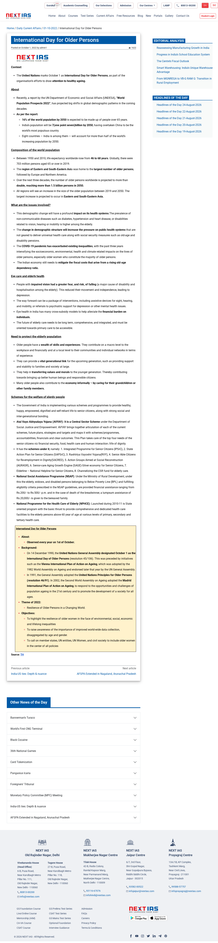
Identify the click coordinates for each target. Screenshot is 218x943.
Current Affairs (105, 15)
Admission (125, 5)
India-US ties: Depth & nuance (28, 673)
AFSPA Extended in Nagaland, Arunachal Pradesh (106, 673)
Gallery (169, 15)
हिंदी (214, 5)
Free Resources (126, 15)
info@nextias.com (29, 896)
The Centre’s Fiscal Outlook (173, 61)
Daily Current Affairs (29, 28)
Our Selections (104, 5)
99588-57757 (179, 886)
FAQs (84, 913)
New (148, 15)
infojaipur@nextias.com (141, 891)
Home (52, 15)
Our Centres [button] (146, 5)
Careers (85, 918)
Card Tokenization (21, 762)
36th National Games (23, 751)
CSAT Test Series (57, 913)
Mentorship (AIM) (26, 918)
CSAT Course (23, 927)
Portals (158, 15)
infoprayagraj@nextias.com (186, 891)
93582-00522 (136, 886)
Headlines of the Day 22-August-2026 (179, 111)
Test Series (87, 15)
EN (205, 5)
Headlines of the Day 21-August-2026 (179, 118)
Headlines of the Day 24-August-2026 (179, 104)
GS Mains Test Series (60, 918)
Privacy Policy (88, 923)
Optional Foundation (60, 923)
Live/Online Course (27, 913)
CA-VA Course (24, 923)
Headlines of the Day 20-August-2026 (179, 124)
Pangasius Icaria (20, 773)
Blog (140, 15)
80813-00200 (27, 892)
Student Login (207, 16)
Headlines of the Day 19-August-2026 (179, 131)
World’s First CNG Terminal (26, 728)
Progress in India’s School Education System (183, 54)
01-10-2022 (50, 28)
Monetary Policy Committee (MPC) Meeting (36, 795)
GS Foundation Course (29, 908)
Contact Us (182, 15)
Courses (73, 15)
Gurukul (50, 5)
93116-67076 (93, 890)
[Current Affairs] (18, 16)
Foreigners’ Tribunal (22, 784)
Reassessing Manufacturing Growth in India (183, 47)
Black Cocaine (18, 739)
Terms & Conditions (91, 927)
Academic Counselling (75, 5)
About (61, 15)
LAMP (166, 5)
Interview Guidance (59, 927)
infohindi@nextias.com (98, 895)
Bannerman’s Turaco (22, 717)
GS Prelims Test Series (60, 908)
